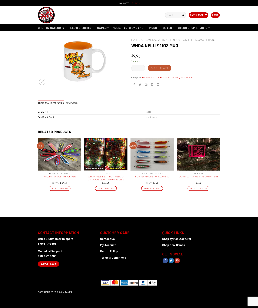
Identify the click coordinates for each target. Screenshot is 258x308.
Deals (167, 27)
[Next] (220, 177)
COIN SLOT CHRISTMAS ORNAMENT (198, 176)
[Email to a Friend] (146, 84)
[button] (198, 15)
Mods (153, 27)
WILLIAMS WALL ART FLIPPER (60, 176)
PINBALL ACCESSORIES (153, 77)
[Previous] (38, 177)
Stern (171, 39)
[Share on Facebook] (134, 84)
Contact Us (107, 238)
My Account (108, 245)
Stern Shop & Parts (193, 27)
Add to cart (159, 67)
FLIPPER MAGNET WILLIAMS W (152, 176)
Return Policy (109, 251)
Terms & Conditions (113, 257)
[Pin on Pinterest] (152, 84)
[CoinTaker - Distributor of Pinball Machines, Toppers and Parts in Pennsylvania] (54, 15)
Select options (59, 188)
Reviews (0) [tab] (72, 103)
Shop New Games (173, 245)
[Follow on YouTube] (177, 260)
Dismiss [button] (135, 2)
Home (134, 39)
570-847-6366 (47, 256)
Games (102, 27)
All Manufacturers (153, 39)
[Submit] (183, 15)
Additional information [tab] (51, 103)
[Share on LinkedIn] (158, 84)
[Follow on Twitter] (171, 260)
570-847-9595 (47, 243)
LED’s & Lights (80, 27)
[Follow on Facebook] (165, 260)
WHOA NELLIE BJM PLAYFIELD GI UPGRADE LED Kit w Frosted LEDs (106, 178)
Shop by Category (51, 27)
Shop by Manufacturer (176, 238)
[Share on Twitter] (140, 84)
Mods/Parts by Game (128, 27)
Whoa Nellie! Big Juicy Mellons (196, 39)
